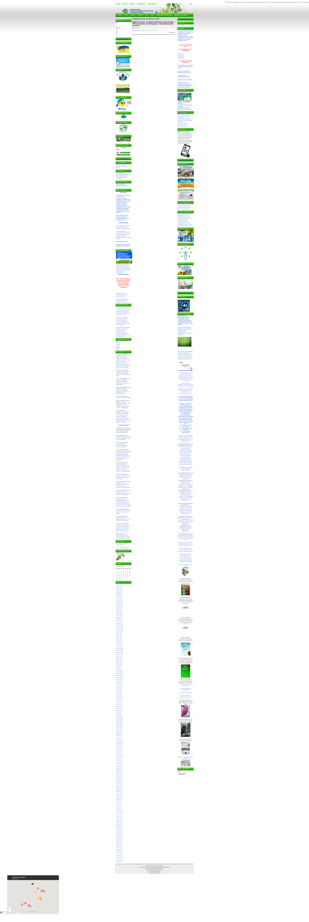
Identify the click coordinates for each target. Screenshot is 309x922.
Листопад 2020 (119, 718)
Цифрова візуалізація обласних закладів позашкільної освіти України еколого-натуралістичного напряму (185, 391)
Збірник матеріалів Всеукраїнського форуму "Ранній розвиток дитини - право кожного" (185, 384)
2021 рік (118, 343)
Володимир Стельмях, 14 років (185, 224)
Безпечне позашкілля (183, 126)
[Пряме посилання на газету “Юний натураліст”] (185, 754)
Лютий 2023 (119, 665)
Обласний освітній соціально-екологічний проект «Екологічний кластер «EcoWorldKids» (185, 544)
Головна (118, 4)
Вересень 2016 (119, 814)
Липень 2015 (119, 841)
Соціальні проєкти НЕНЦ (185, 160)
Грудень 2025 (119, 600)
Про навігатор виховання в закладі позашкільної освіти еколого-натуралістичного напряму (185, 537)
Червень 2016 (119, 820)
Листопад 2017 (119, 787)
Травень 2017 (119, 799)
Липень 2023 (119, 656)
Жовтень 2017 (119, 789)
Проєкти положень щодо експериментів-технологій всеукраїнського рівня (122, 300)
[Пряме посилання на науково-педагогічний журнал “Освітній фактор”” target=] (185, 716)
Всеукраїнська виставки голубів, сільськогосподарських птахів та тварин (123, 438)
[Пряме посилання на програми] (185, 594)
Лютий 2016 (119, 828)
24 (129, 575)
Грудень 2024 (119, 623)
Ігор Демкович (157, 873)
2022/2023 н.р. (181, 58)
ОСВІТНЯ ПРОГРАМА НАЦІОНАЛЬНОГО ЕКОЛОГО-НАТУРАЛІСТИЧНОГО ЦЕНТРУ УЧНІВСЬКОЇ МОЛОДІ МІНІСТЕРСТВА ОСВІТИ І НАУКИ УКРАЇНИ (123, 235)
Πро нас (126, 15)
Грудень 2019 (119, 739)
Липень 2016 (119, 818)
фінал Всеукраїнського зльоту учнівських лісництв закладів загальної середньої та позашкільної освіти (123, 484)
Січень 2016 (119, 830)
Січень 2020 (119, 737)
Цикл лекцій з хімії (182, 124)
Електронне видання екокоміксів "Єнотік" (185, 757)
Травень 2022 (119, 683)
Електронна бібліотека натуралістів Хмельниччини (185, 696)
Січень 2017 (119, 807)
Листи (146, 15)
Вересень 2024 (119, 629)
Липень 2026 (119, 586)
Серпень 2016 (119, 816)
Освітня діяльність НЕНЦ (186, 19)
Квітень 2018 (119, 778)
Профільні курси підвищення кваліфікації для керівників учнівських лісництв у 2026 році (123, 373)
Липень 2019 (119, 749)
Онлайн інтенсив (120, 397)
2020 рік (118, 341)
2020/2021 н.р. (181, 55)
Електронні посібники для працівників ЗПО (185, 684)
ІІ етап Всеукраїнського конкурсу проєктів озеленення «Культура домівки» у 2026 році (123, 536)
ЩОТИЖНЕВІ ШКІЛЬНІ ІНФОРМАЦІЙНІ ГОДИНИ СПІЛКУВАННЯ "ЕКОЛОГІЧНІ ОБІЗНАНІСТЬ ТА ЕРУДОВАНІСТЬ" (185, 528)
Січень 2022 (119, 691)
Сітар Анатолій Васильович (184, 205)
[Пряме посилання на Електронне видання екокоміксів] (185, 766)
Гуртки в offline (181, 25)
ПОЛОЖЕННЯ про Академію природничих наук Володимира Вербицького (185, 120)
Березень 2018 (119, 780)
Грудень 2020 (119, 716)
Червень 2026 (119, 588)
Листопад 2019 (119, 741)
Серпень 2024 (119, 631)
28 (123, 577)
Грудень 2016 (119, 808)
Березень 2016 (119, 826)
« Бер (117, 579)
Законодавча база (152, 4)
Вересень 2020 (119, 722)
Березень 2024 (119, 640)
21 (123, 575)
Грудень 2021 (119, 693)
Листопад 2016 (119, 810)
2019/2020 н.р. (181, 53)
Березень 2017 (119, 803)
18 (117, 575)
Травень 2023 (119, 660)
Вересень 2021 (119, 698)
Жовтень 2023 (119, 650)
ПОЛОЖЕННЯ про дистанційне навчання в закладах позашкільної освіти (185, 468)
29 (125, 577)
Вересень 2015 (119, 837)
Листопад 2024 (119, 625)
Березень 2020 (119, 733)
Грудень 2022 (119, 669)
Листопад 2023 (119, 648)
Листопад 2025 (119, 602)
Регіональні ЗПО (141, 4)
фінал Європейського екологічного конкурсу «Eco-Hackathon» (122, 445)
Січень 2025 (119, 621)
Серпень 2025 (119, 607)
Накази (152, 15)
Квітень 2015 (119, 847)
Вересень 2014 (119, 861)
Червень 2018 (119, 774)
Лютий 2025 (119, 619)
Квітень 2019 (119, 754)
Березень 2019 (119, 756)
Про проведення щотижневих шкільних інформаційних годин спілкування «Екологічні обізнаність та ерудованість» (185, 520)
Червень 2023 (119, 658)
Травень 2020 (119, 729)
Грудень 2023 (119, 646)
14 (123, 574)
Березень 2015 (119, 849)
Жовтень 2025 (119, 604)
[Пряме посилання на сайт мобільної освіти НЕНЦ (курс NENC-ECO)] (185, 157)
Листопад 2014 (119, 857)
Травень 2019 (119, 752)
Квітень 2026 (119, 592)
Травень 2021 (119, 706)
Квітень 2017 (119, 801)
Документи (140, 15)
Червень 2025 (119, 611)
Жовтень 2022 (119, 673)
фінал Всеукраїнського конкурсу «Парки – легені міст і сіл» (123, 511)
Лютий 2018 (119, 781)
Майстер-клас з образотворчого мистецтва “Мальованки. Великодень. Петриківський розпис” (153, 24)
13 (121, 574)
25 (117, 577)
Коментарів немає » (155, 30)
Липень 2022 (119, 679)
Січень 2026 (119, 598)
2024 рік (118, 347)
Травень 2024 (119, 636)
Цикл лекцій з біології (182, 123)
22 (125, 575)
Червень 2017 (119, 797)
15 (125, 574)
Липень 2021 (119, 702)
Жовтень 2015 (119, 836)
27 (121, 577)
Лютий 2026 (119, 596)
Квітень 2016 (119, 824)
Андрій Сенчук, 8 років (183, 219)
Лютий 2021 (119, 712)
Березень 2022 (119, 687)
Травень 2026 (119, 590)
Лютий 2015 (119, 851)
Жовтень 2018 (119, 766)
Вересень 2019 (119, 745)
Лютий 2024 (119, 642)
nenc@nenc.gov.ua (156, 871)
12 (119, 574)
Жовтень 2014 (119, 859)
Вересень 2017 (119, 791)
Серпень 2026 (119, 584)
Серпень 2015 (119, 839)
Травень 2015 (119, 845)
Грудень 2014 (119, 855)
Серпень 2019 (119, 747)
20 (121, 575)
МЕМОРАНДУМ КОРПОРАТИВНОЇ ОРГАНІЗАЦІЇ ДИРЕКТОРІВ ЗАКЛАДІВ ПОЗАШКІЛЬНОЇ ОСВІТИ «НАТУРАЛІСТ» (123, 175)
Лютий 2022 (119, 689)
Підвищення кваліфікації (180, 15)
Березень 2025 (119, 617)
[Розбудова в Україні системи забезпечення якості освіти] (185, 370)
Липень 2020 (119, 725)
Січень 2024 (119, 644)
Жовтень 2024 (119, 627)
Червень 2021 (119, 704)
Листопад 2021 (119, 694)
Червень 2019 (119, 751)
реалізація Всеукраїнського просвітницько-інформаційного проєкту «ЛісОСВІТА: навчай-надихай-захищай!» (123, 404)
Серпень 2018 (119, 770)
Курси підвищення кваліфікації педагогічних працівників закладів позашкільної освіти (123, 381)
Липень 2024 (119, 633)
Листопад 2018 (119, 764)
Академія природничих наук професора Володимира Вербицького (184, 116)
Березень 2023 (119, 664)
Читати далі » (172, 32)
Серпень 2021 (119, 700)
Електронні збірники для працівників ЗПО (185, 689)
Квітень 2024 (119, 638)
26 (119, 577)
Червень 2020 (119, 727)
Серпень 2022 (119, 677)
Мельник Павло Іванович (183, 208)
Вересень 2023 (119, 652)
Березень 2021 (119, 710)
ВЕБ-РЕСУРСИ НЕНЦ (123, 39)
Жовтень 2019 (119, 743)
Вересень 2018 (119, 768)
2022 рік (118, 344)
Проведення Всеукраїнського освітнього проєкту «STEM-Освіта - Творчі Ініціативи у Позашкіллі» (122, 414)
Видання (132, 15)
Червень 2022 (119, 681)
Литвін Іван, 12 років (182, 221)
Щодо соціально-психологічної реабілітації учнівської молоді (186, 447)
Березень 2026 (119, 594)
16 (127, 574)
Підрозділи (132, 4)
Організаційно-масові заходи (164, 15)
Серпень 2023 (119, 654)
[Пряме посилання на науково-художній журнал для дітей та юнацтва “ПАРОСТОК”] (185, 736)
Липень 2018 (119, 772)
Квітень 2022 (119, 685)
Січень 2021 (119, 714)
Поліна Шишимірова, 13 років (184, 225)
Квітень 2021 (119, 708)
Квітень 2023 (119, 662)
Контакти (125, 4)
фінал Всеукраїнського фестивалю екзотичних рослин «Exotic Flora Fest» (123, 493)
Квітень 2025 (119, 615)
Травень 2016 (119, 822)
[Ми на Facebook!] (172, 4)
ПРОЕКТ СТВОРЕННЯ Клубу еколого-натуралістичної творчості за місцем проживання (185, 550)
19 (119, 575)
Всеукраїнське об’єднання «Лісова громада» (122, 544)
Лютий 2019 (119, 758)
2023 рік (118, 345)
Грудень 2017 (119, 785)
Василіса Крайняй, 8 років (184, 214)
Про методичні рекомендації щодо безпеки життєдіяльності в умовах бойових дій (185, 476)
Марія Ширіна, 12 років (183, 215)
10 (129, 572)
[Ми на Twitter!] (175, 4)
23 (127, 575)
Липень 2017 (119, 795)
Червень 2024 (119, 635)
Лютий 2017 (119, 805)
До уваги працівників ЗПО (185, 293)
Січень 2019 (119, 760)
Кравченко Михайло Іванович (184, 207)
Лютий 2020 (119, 735)
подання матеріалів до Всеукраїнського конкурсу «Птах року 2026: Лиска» (123, 519)
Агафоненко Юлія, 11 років (184, 222)
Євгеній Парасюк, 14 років (184, 217)
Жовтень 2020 (119, 720)
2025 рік (118, 348)
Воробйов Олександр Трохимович (185, 204)
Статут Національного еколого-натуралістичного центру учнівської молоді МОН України (123, 227)
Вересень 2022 (119, 675)
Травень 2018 (119, 776)
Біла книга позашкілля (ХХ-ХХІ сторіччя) (185, 565)
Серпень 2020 (119, 723)
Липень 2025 (119, 609)
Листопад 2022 (119, 671)
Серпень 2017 (119, 793)
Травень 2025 (119, 613)
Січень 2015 (119, 853)
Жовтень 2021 (119, 696)
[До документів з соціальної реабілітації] (185, 261)
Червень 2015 (119, 843)
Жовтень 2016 (119, 812)
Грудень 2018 (119, 762)
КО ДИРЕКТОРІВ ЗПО (124, 158)
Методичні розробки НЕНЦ (185, 692)
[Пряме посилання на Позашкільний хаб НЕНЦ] (123, 156)
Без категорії (146, 30)
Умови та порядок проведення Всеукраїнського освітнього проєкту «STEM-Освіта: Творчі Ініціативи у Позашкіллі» (123, 420)
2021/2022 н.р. (181, 56)
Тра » (120, 579)
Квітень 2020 (119, 731)
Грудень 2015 (119, 832)
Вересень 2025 (119, 606)
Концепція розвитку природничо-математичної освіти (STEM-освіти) (122, 294)
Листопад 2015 (119, 834)
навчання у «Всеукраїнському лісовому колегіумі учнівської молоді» (122, 477)
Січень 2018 (119, 783)
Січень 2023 (119, 667)
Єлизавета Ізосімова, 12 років (184, 218)
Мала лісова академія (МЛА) (122, 547)
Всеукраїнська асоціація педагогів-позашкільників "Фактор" (121, 166)
